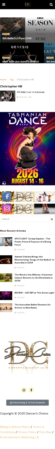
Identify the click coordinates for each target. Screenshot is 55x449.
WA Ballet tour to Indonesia (30, 92)
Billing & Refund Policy (15, 427)
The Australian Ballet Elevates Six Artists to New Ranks (33, 306)
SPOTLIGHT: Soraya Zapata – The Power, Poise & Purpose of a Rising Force (33, 241)
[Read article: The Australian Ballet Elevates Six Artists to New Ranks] (6, 307)
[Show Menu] (3, 4)
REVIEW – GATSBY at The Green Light (34, 292)
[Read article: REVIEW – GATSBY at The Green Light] (6, 295)
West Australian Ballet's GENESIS (20, 61)
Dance (6, 34)
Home (3, 79)
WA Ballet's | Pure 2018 (17, 38)
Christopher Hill (25, 79)
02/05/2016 (22, 97)
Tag (11, 79)
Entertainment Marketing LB (19, 437)
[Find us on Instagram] (24, 390)
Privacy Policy (27, 432)
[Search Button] (51, 4)
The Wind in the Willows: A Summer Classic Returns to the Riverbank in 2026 (34, 277)
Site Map (45, 432)
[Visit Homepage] (27, 5)
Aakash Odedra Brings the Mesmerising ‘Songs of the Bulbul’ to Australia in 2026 (34, 259)
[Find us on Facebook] (31, 390)
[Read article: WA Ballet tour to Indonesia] (7, 96)
